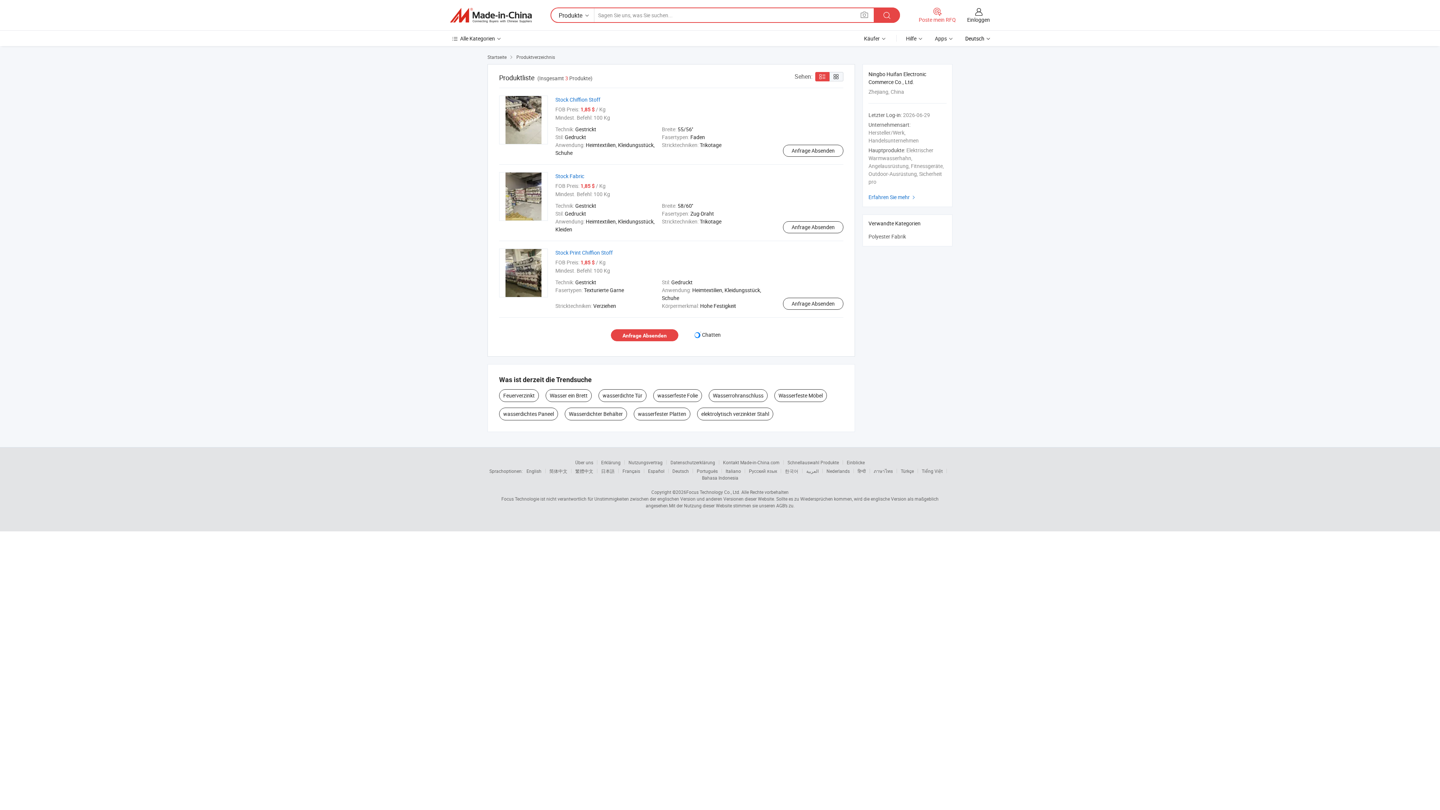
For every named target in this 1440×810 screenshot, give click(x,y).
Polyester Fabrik (887, 236)
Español (656, 471)
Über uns (584, 462)
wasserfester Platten (662, 413)
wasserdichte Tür (622, 395)
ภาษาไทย (883, 471)
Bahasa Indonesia (720, 478)
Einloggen (978, 19)
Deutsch (680, 471)
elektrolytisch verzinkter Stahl (735, 413)
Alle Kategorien (477, 38)
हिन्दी (862, 471)
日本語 (608, 471)
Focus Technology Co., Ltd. (713, 492)
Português (707, 471)
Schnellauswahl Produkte (813, 462)
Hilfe (911, 38)
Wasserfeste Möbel (800, 395)
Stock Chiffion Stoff (577, 99)
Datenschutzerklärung (692, 462)
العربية (812, 471)
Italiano (733, 471)
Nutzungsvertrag (645, 462)
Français (631, 471)
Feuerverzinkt (519, 395)
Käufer (872, 38)
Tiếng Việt (932, 471)
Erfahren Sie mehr (892, 197)
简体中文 (558, 471)
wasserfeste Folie (677, 395)
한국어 (791, 471)
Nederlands (838, 471)
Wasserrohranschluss (738, 395)
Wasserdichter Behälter (596, 413)
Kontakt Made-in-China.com (751, 462)
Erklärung (611, 462)
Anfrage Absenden (813, 150)
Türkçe (907, 471)
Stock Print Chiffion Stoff (584, 252)
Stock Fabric (569, 176)
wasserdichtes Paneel (528, 413)
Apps (941, 38)
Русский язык (763, 471)
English (534, 471)
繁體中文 (584, 471)
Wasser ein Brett (569, 395)
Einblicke (856, 462)
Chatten (711, 334)
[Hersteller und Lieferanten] (491, 15)
